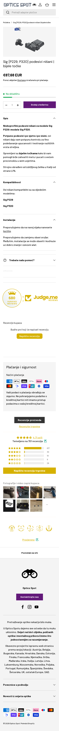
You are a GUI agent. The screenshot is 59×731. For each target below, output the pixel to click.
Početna (6, 22)
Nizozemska (26, 664)
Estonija (50, 653)
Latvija (39, 660)
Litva (47, 660)
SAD (46, 672)
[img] (29, 437)
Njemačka (36, 657)
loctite (7, 231)
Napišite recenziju (29, 336)
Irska (23, 660)
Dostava (21, 80)
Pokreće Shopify (27, 723)
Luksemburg (11, 664)
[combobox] (29, 12)
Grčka (46, 657)
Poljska (50, 664)
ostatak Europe (34, 672)
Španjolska (36, 668)
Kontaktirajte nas (29, 597)
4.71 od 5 (37, 437)
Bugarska (8, 653)
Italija (30, 660)
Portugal (10, 668)
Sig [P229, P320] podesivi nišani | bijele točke (32, 22)
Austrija (36, 649)
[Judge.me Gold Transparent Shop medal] (30, 528)
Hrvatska (30, 653)
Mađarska (14, 660)
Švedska (48, 668)
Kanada (19, 653)
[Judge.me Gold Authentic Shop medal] (21, 528)
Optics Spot (15, 723)
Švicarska (14, 672)
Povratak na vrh (29, 552)
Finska (13, 657)
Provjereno (28, 539)
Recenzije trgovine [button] (29, 426)
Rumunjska (23, 668)
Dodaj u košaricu (39, 104)
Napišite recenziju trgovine (29, 470)
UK (23, 672)
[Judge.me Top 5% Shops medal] (49, 528)
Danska (40, 653)
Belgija (46, 649)
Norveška (39, 664)
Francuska (24, 657)
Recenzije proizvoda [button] (29, 419)
